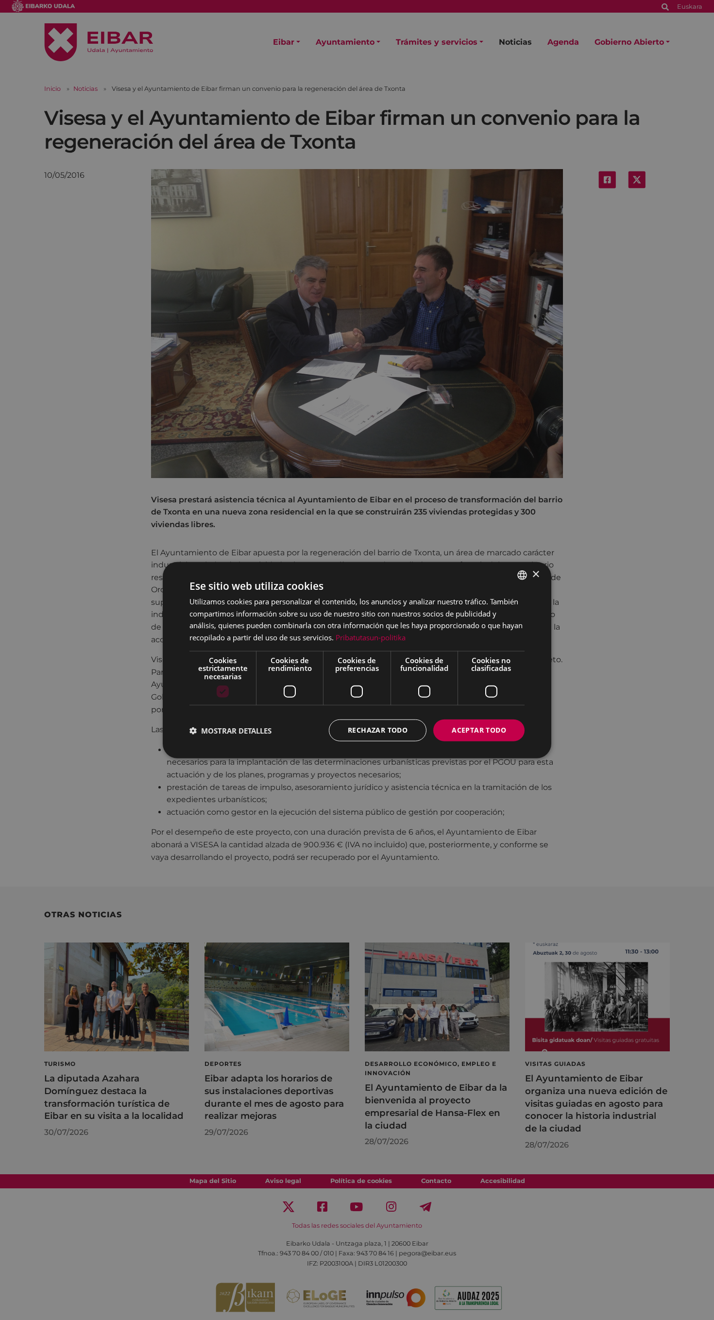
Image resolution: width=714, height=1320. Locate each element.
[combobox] (522, 575)
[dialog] (357, 660)
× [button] (535, 574)
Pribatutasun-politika (371, 637)
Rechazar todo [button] (378, 730)
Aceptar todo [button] (479, 730)
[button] (230, 730)
